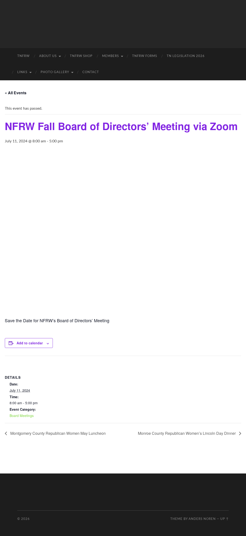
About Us (48, 56)
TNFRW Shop (81, 56)
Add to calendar (30, 343)
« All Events (15, 92)
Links (22, 72)
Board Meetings (22, 415)
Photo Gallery (55, 72)
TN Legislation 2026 (186, 56)
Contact (90, 72)
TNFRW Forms (144, 56)
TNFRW (23, 56)
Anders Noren (202, 518)
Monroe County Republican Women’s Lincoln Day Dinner (187, 433)
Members (110, 56)
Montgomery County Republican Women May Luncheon (57, 433)
